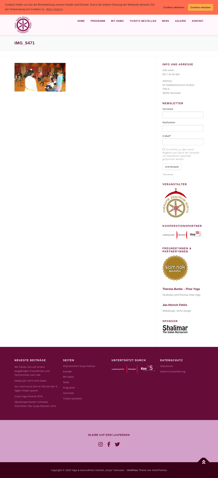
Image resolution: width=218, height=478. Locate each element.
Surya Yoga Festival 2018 (28, 396)
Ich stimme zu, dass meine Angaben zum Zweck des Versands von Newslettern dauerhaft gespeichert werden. (180, 154)
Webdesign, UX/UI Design (176, 310)
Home (81, 21)
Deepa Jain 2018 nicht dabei (30, 380)
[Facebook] (108, 444)
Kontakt (198, 21)
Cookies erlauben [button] (200, 7)
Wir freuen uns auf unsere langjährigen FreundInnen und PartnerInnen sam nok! (32, 371)
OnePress (132, 470)
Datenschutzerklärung (172, 371)
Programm (98, 21)
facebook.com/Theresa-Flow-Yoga (181, 294)
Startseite (68, 393)
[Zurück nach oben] (204, 462)
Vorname (167, 109)
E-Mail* (166, 136)
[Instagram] (100, 444)
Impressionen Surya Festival (79, 366)
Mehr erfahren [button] (54, 9)
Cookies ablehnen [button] (173, 7)
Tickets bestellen (143, 21)
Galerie (180, 21)
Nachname (168, 122)
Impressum (166, 366)
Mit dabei (117, 21)
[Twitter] (117, 444)
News (165, 21)
